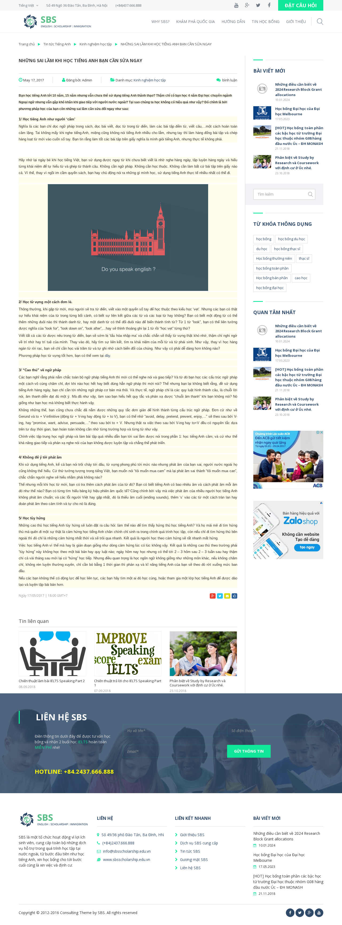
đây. (108, 356)
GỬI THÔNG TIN (249, 751)
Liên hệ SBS (190, 867)
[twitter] (300, 912)
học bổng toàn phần (272, 268)
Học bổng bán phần (272, 277)
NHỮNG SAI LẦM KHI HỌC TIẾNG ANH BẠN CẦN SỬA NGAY (166, 44)
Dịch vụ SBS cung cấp (198, 842)
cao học (301, 277)
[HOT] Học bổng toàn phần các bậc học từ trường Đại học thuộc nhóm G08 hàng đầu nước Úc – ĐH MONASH (299, 135)
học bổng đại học (269, 287)
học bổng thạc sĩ (287, 248)
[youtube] (319, 912)
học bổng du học (291, 238)
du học (261, 248)
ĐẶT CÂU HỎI (301, 5)
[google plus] (309, 912)
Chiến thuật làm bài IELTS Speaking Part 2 (52, 681)
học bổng (263, 238)
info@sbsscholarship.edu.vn (126, 851)
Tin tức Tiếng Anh (57, 44)
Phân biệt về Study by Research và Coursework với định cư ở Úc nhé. (198, 683)
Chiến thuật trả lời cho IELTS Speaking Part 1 (127, 683)
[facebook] (290, 912)
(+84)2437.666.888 (117, 842)
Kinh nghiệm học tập (96, 44)
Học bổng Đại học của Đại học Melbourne (297, 111)
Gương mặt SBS (193, 859)
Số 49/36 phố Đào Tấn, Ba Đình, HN (132, 834)
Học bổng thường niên (274, 258)
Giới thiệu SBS (191, 834)
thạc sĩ (304, 258)
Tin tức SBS (189, 851)
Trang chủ (27, 44)
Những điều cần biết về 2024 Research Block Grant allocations (298, 89)
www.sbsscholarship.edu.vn (126, 859)
